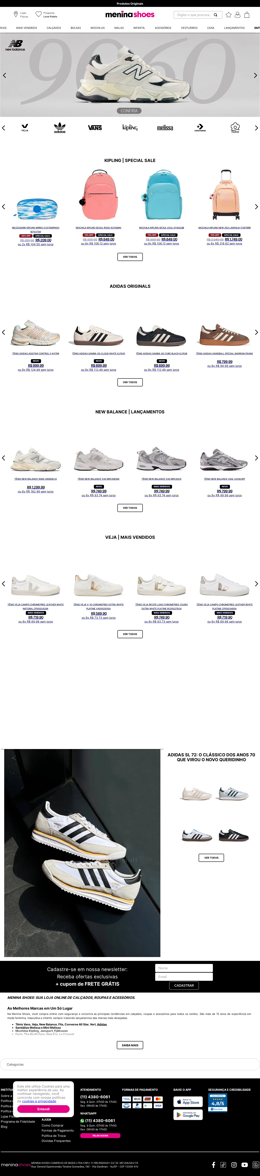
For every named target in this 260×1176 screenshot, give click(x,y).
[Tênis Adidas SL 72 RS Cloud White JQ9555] (234, 786)
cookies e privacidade (39, 1101)
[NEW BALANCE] (130, 116)
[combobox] (198, 15)
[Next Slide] (255, 75)
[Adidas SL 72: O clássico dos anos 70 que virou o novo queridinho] (82, 853)
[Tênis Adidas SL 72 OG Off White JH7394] (197, 786)
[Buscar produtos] (216, 14)
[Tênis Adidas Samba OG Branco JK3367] (197, 827)
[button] (21, 15)
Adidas (102, 1024)
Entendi (43, 1109)
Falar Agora (100, 1135)
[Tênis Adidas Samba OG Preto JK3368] (234, 827)
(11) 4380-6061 (95, 1096)
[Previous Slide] (4, 75)
